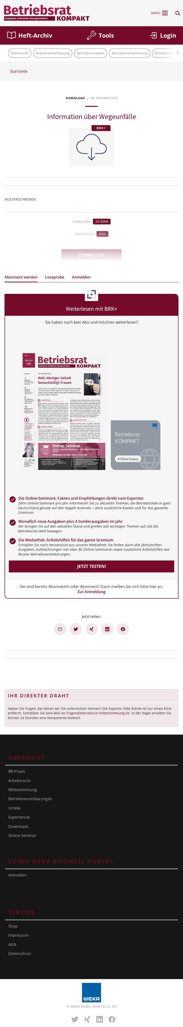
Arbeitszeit (20, 53)
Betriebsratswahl (90, 53)
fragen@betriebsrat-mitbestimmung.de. (98, 713)
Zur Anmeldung (91, 591)
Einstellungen (166, 53)
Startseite (18, 71)
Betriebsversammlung (129, 53)
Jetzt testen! (91, 566)
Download (91, 255)
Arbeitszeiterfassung (53, 53)
